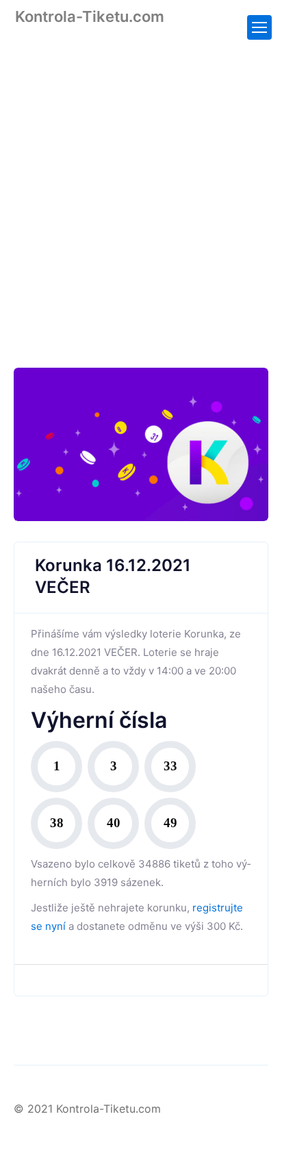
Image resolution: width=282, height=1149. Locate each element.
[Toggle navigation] (259, 27)
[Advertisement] (141, 187)
